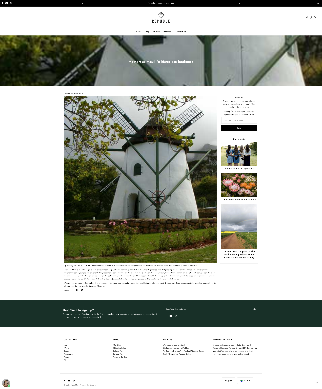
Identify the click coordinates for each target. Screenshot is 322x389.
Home (139, 31)
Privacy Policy (118, 354)
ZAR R (247, 380)
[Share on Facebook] (72, 290)
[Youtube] (6, 3)
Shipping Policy (119, 348)
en (318, 3)
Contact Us (181, 31)
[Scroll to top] (316, 382)
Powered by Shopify (87, 384)
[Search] (307, 17)
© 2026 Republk (71, 384)
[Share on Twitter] (76, 290)
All (65, 360)
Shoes (66, 351)
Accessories (68, 354)
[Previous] (83, 3)
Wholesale (168, 31)
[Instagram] (11, 3)
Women (67, 348)
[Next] (239, 3)
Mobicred (224, 351)
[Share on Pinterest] (82, 290)
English (228, 380)
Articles (156, 31)
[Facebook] (2, 3)
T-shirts (66, 357)
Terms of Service (120, 357)
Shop (147, 31)
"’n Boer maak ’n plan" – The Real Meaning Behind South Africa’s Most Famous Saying (239, 254)
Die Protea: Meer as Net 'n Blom (239, 199)
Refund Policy (118, 351)
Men (65, 345)
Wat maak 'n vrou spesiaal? (239, 168)
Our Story (117, 345)
